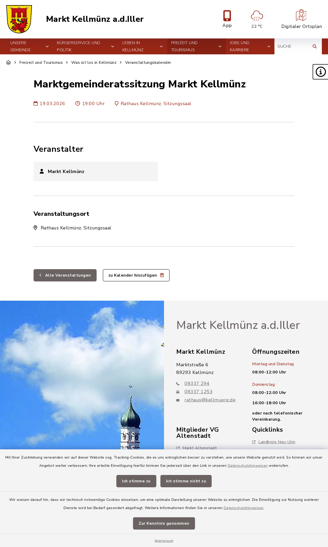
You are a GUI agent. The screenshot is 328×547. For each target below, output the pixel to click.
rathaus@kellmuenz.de (209, 400)
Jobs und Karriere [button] (240, 46)
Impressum (164, 540)
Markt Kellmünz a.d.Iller (95, 19)
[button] (320, 71)
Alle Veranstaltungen (67, 275)
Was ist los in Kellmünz (94, 62)
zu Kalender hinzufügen (133, 275)
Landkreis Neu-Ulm (276, 442)
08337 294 (197, 383)
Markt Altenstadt (199, 448)
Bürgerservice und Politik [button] (78, 46)
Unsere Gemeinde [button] (20, 46)
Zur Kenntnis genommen (164, 523)
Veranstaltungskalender (148, 62)
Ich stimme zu (136, 481)
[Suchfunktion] (315, 46)
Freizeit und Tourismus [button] (184, 46)
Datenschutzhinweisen (248, 465)
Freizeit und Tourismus (41, 62)
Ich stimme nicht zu (186, 481)
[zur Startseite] (19, 19)
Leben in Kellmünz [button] (133, 46)
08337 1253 (198, 392)
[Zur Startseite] (8, 62)
